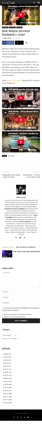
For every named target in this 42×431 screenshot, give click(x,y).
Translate (14, 338)
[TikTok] (21, 417)
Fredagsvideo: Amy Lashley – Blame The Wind (11, 176)
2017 (8, 381)
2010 (8, 403)
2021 (8, 369)
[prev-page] (3, 261)
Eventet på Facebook (14, 80)
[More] (26, 43)
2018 (8, 378)
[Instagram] (16, 237)
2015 (8, 387)
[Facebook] (14, 417)
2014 (8, 390)
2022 (8, 366)
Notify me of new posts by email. (14, 317)
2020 (8, 372)
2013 (8, 393)
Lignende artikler (8, 247)
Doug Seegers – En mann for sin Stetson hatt (31, 176)
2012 (8, 397)
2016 (8, 384)
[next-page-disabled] (6, 261)
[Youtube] (28, 417)
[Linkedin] (21, 237)
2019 (8, 375)
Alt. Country (12, 27)
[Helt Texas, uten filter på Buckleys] (7, 253)
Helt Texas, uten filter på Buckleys (26, 251)
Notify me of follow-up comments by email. (18, 314)
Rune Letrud (7, 38)
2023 (8, 363)
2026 (8, 354)
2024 (8, 360)
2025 (8, 357)
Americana (19, 27)
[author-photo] (21, 194)
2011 (8, 400)
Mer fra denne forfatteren (26, 247)
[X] (25, 237)
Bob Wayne (11, 156)
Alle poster (5, 27)
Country (5, 256)
